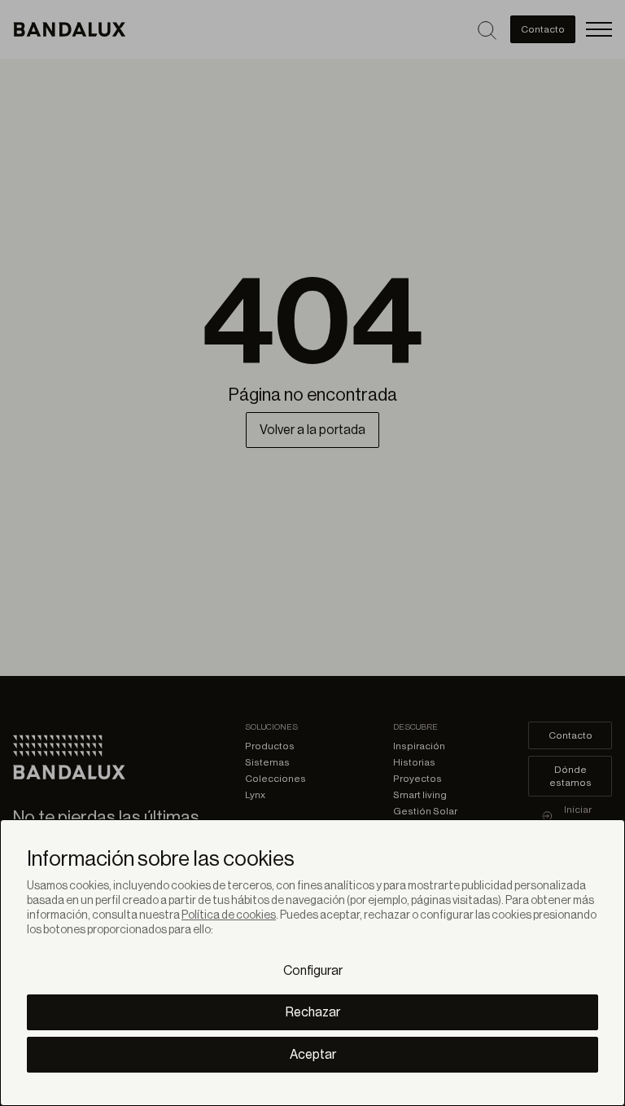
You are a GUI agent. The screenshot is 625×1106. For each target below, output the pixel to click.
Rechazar (313, 1012)
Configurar (313, 970)
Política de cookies (228, 915)
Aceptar (313, 1054)
